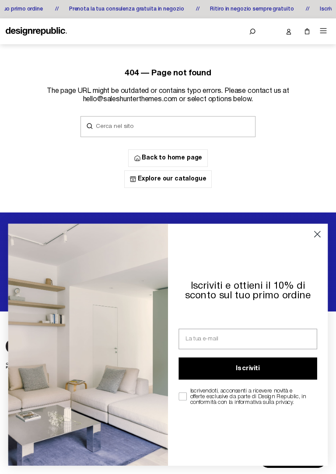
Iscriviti (247, 368)
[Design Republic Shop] (36, 31)
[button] (252, 31)
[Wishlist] (270, 31)
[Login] (288, 31)
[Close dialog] (317, 234)
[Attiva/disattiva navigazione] (323, 30)
